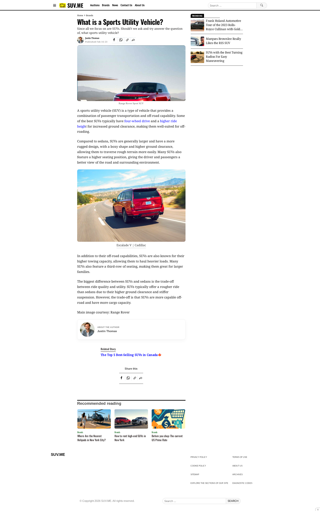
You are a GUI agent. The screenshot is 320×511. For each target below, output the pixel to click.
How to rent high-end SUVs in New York (130, 438)
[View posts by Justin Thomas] (80, 40)
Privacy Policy (198, 457)
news (115, 5)
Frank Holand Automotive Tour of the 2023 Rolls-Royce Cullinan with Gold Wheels (223, 25)
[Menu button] (54, 5)
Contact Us (126, 5)
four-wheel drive (137, 121)
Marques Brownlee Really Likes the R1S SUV (223, 41)
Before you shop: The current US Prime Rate (167, 438)
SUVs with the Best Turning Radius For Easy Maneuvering (224, 56)
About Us (139, 5)
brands (106, 5)
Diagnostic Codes (242, 483)
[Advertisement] (217, 95)
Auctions (95, 5)
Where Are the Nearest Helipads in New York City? (91, 438)
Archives (237, 474)
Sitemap (194, 474)
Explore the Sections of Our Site (209, 483)
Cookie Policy (198, 466)
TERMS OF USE (239, 457)
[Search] (261, 6)
